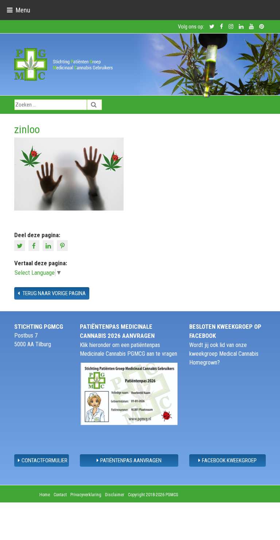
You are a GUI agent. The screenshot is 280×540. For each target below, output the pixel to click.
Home (44, 494)
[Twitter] (20, 245)
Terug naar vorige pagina (54, 293)
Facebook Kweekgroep (229, 460)
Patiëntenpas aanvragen (131, 460)
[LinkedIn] (49, 245)
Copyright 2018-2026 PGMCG (153, 494)
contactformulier (44, 460)
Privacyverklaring (85, 494)
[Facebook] (34, 245)
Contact (60, 494)
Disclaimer (114, 494)
